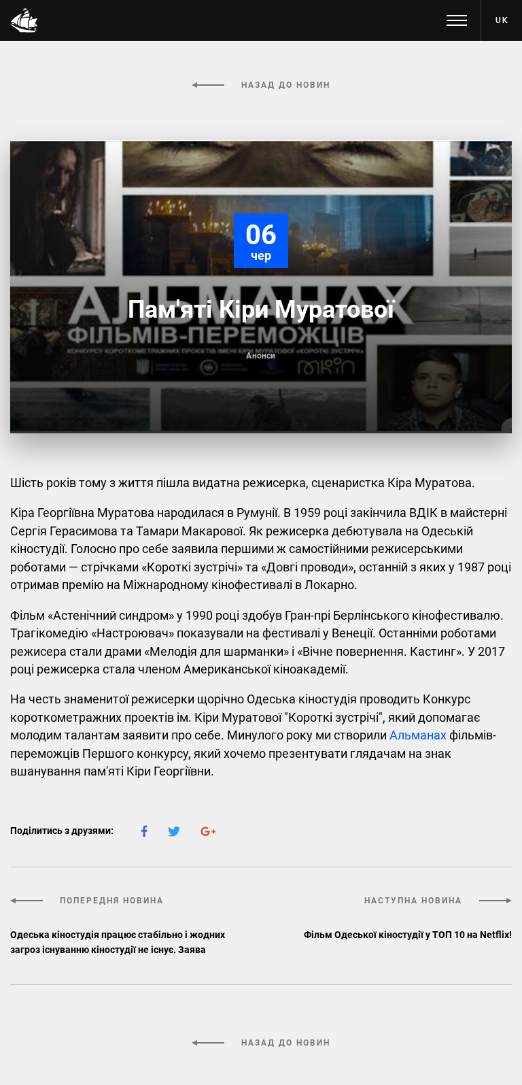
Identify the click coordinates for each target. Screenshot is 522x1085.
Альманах (419, 735)
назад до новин (284, 85)
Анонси (260, 356)
